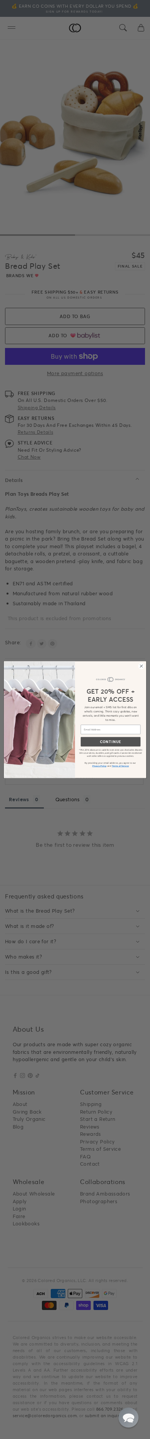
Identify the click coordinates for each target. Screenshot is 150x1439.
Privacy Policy (99, 765)
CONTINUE (111, 741)
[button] (128, 1418)
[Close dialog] (141, 666)
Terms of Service (120, 765)
